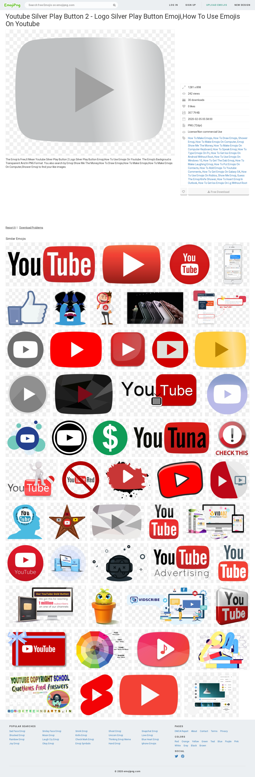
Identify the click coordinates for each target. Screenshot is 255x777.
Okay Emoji (48, 743)
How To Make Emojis (200, 138)
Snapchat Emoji (150, 731)
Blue (220, 741)
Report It (11, 227)
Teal (213, 741)
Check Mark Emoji (84, 739)
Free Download (220, 191)
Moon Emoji (48, 735)
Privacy (224, 731)
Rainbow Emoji (16, 739)
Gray (186, 745)
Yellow (195, 741)
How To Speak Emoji (225, 149)
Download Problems (31, 227)
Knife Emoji (81, 735)
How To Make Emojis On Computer (216, 141)
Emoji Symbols (83, 743)
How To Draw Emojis (225, 138)
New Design (242, 5)
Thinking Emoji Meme (120, 739)
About (194, 731)
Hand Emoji (114, 743)
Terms (214, 731)
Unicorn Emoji (116, 735)
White (178, 745)
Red (177, 741)
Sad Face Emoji (17, 731)
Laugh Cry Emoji (50, 739)
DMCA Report (181, 731)
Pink (236, 741)
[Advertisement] (90, 197)
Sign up (190, 5)
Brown (203, 745)
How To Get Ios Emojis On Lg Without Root (222, 182)
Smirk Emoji (81, 731)
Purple (228, 741)
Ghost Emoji (115, 731)
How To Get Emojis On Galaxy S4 (221, 171)
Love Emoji (147, 735)
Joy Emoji (14, 743)
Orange (185, 741)
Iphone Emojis (149, 743)
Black (194, 745)
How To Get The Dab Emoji (218, 160)
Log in (173, 5)
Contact (204, 731)
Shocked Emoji (17, 735)
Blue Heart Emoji (150, 739)
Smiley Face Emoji (51, 731)
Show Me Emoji (227, 175)
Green (205, 741)
